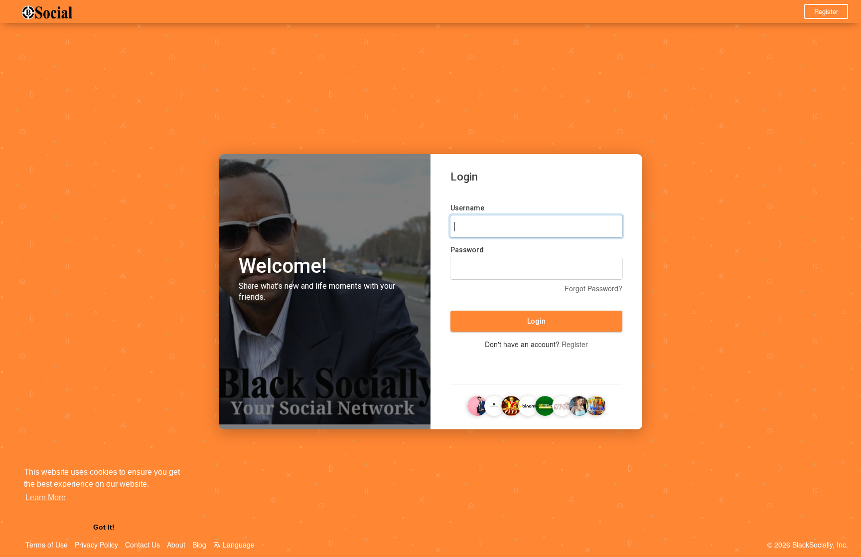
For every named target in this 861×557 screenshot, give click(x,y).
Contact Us (142, 545)
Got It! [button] (104, 527)
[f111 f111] (511, 405)
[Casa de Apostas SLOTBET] (545, 405)
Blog (199, 545)
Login (536, 321)
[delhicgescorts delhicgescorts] (579, 405)
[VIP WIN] (596, 405)
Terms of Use (46, 545)
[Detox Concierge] (494, 405)
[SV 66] (562, 405)
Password (467, 250)
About (176, 545)
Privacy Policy (96, 545)
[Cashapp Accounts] (477, 405)
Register (826, 11)
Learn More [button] (45, 497)
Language (238, 545)
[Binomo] (528, 405)
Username (467, 208)
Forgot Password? (593, 288)
